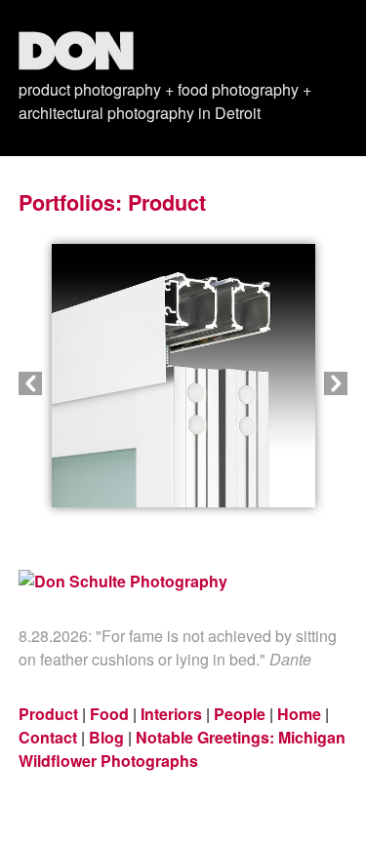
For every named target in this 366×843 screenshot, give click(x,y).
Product (167, 202)
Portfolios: (70, 202)
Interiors (171, 713)
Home (299, 713)
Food (109, 713)
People (239, 713)
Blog (106, 737)
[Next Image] (265, 383)
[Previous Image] (101, 383)
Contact (48, 737)
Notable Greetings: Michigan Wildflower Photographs (182, 749)
